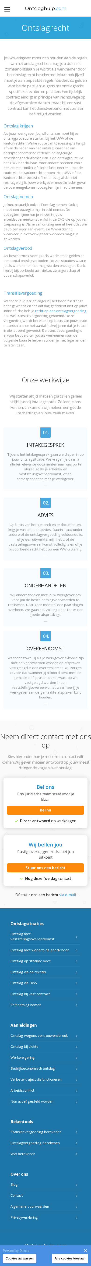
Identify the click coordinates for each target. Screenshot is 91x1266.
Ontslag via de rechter (28, 972)
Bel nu (45, 810)
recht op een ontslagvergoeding (60, 310)
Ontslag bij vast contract (30, 993)
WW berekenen (22, 1153)
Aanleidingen (23, 1025)
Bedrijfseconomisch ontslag (32, 1068)
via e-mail (67, 894)
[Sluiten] (85, 1250)
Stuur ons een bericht (45, 867)
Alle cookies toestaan (70, 1258)
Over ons (19, 1174)
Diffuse (24, 1250)
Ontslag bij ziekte (24, 1046)
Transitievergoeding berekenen (35, 1131)
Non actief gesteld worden (31, 1101)
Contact (16, 1195)
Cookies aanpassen (20, 1258)
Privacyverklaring (24, 1217)
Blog (14, 1184)
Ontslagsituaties (27, 923)
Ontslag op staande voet (30, 961)
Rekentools (21, 1121)
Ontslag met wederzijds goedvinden (39, 950)
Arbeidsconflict (22, 1090)
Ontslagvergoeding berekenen (35, 1142)
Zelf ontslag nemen (25, 1004)
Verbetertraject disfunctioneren (36, 1079)
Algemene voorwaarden (29, 1206)
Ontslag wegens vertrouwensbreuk (39, 1035)
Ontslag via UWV (23, 982)
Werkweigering (22, 1057)
